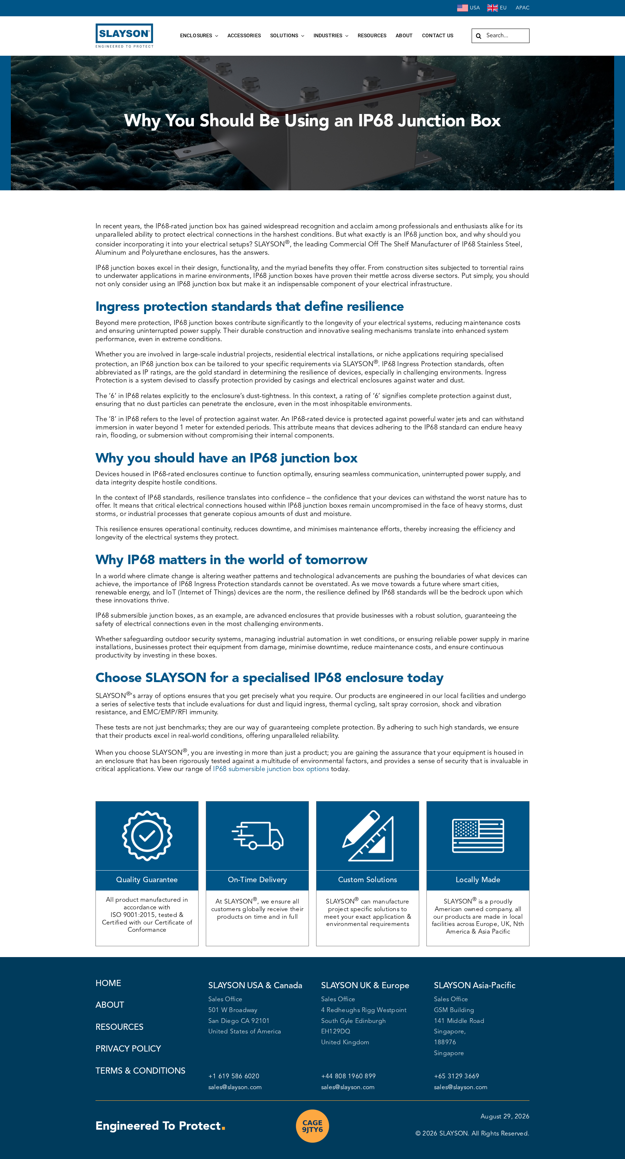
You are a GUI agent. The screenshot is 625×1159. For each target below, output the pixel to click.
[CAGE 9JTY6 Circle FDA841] (312, 1111)
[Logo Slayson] (124, 27)
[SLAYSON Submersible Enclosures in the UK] (492, 6)
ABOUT (109, 1005)
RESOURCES (119, 1027)
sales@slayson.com (235, 1087)
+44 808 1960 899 (349, 1077)
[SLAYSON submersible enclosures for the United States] (462, 6)
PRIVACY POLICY (128, 1049)
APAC (523, 7)
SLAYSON (453, 1134)
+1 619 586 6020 (233, 1077)
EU (503, 7)
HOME (108, 984)
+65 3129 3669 (456, 1077)
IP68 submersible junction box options (271, 769)
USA (475, 7)
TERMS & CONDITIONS (140, 1071)
